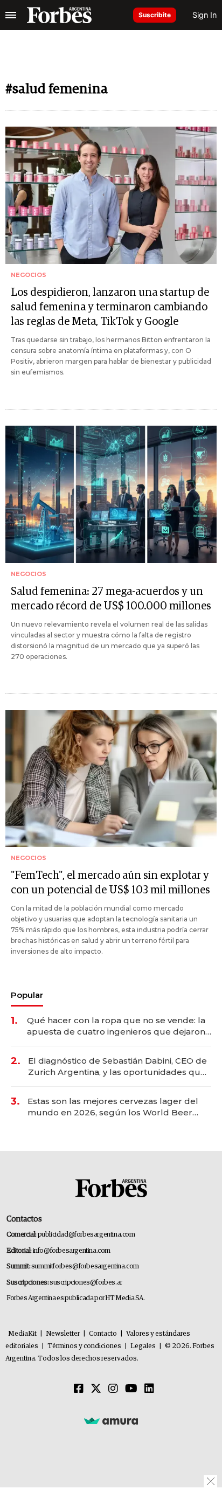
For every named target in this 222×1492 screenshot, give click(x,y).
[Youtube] (131, 1389)
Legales (143, 1346)
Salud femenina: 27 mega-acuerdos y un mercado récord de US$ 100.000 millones (111, 599)
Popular (27, 995)
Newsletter (63, 1333)
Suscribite (154, 15)
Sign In (204, 14)
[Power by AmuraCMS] (111, 1421)
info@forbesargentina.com (71, 1250)
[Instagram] (113, 1389)
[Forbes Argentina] (59, 15)
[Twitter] (96, 1389)
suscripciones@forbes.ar (86, 1282)
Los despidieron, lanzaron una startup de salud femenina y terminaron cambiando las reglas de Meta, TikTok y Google (110, 307)
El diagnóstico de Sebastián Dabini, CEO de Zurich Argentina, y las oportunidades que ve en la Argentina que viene (117, 1067)
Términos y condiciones (84, 1346)
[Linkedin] (149, 1389)
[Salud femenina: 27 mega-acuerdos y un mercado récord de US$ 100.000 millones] (111, 494)
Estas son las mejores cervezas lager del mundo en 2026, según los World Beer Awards (112, 1107)
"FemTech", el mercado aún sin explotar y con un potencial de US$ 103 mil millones (110, 883)
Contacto (103, 1333)
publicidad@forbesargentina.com (86, 1234)
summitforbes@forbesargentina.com (85, 1266)
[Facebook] (79, 1389)
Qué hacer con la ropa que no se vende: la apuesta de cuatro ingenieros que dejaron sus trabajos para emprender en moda (116, 1026)
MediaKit (22, 1333)
